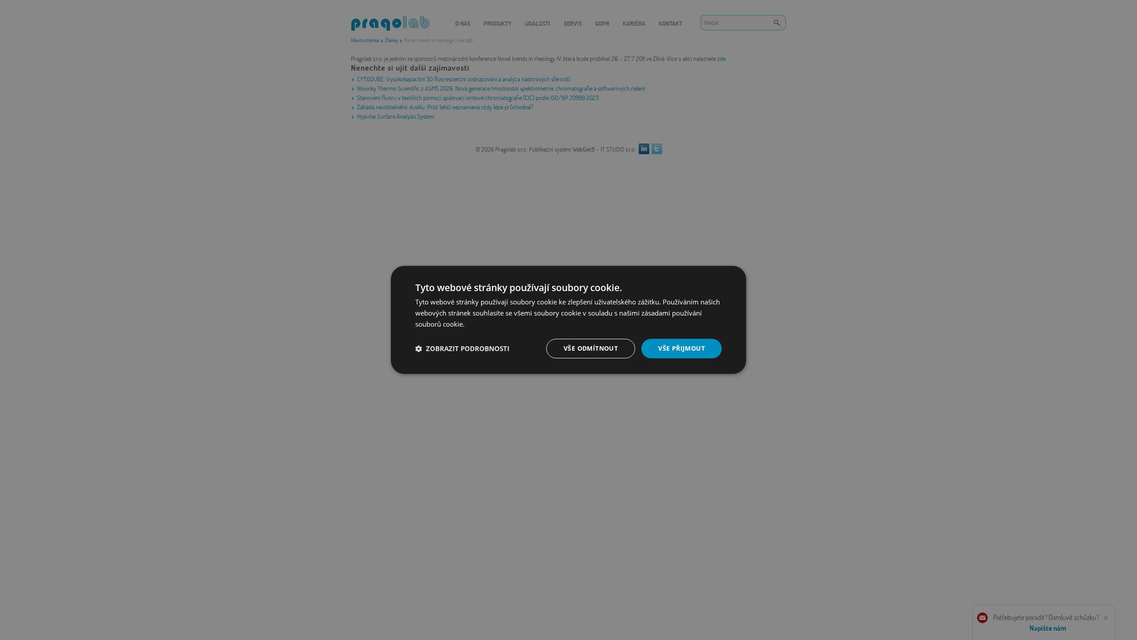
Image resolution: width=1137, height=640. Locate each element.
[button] (462, 348)
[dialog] (568, 320)
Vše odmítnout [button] (591, 348)
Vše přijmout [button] (681, 348)
